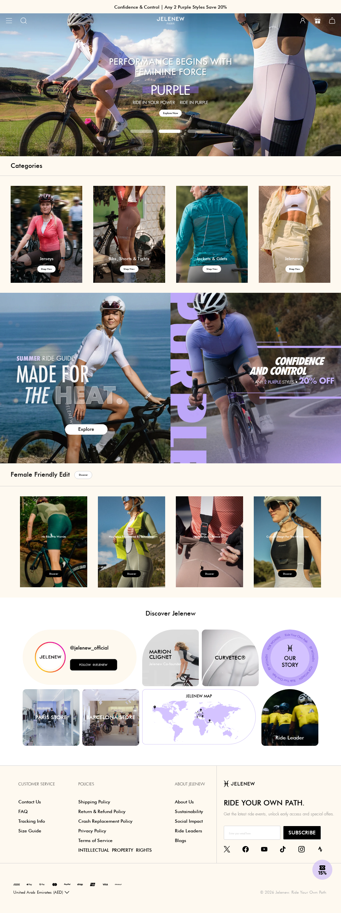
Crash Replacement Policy (105, 821)
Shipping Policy (94, 801)
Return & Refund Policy (102, 811)
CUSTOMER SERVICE (36, 784)
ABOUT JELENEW (190, 784)
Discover (83, 474)
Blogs (180, 840)
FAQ (23, 811)
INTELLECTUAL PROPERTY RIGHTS (115, 850)
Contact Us (29, 801)
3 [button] (199, 131)
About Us (184, 801)
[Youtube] (264, 849)
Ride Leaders (188, 830)
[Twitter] (227, 849)
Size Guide (29, 830)
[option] (53, 541)
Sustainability (189, 811)
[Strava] (320, 849)
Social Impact (189, 821)
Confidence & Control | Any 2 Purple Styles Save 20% (170, 7)
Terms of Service (95, 840)
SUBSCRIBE (302, 832)
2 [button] (170, 131)
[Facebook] (245, 849)
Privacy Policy (92, 830)
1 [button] (142, 131)
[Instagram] (301, 849)
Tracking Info (31, 821)
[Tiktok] (283, 849)
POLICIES (86, 784)
